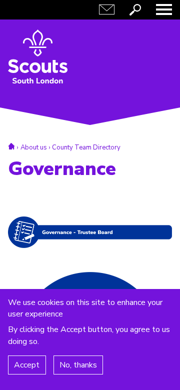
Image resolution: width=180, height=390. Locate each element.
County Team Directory (86, 147)
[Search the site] (136, 10)
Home (11, 146)
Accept (27, 365)
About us (33, 147)
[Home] (38, 57)
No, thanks (78, 365)
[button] (164, 10)
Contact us (107, 10)
